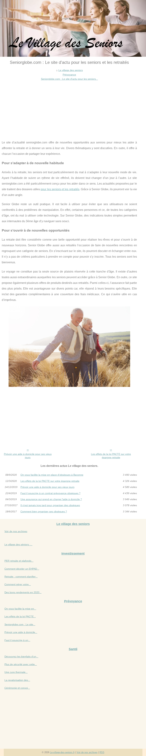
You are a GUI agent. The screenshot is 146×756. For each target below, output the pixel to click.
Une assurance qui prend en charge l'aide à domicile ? (51, 499)
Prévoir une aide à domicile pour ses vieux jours (28, 456)
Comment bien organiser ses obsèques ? (43, 511)
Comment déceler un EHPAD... (21, 568)
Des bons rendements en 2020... (22, 592)
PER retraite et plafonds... (18, 560)
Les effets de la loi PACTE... (20, 616)
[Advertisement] (69, 108)
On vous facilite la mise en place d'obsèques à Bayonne (51, 475)
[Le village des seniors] (73, 28)
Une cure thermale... (16, 672)
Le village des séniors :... (18, 544)
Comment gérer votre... (17, 584)
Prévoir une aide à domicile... (20, 632)
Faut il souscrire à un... (17, 640)
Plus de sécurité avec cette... (20, 664)
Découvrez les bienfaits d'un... (21, 656)
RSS (102, 752)
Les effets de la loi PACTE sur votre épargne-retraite (111, 456)
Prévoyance (69, 74)
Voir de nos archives (15, 531)
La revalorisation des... (17, 680)
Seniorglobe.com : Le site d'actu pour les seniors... (69, 78)
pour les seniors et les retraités (60, 189)
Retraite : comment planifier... (21, 576)
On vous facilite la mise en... (20, 608)
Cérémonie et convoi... (17, 687)
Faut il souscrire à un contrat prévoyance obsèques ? (50, 493)
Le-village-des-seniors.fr (62, 752)
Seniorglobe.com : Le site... (19, 624)
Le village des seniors (70, 70)
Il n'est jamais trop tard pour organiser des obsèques (50, 505)
